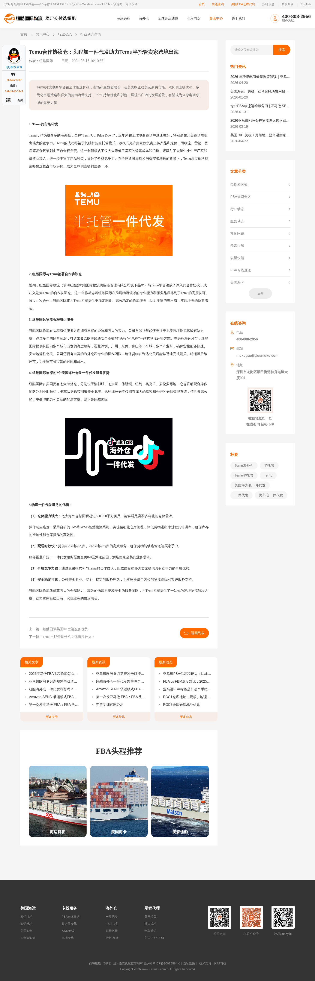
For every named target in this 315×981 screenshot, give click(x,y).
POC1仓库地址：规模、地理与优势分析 (188, 697)
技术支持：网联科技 (212, 963)
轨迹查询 (218, 4)
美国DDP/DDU (154, 938)
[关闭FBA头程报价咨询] (20, 100)
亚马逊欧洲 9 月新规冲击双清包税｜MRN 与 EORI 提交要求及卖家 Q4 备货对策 (54, 681)
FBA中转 (111, 923)
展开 (260, 293)
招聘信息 (268, 4)
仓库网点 (194, 18)
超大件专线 (69, 923)
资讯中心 (216, 18)
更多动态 (186, 716)
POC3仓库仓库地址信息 (181, 704)
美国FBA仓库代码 (243, 4)
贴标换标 (112, 930)
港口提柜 (150, 923)
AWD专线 (68, 930)
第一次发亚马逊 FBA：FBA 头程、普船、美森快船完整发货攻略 (54, 704)
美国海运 (28, 908)
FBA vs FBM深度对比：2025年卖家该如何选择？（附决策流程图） (188, 681)
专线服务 (69, 908)
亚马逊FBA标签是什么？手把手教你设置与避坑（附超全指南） (188, 689)
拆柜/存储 (112, 938)
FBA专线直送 (71, 916)
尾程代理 (152, 908)
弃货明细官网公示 (109, 704)
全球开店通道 (168, 18)
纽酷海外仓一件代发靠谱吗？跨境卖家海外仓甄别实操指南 (54, 689)
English (306, 4)
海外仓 (144, 18)
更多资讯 (119, 716)
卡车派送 (150, 930)
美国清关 (150, 916)
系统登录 (288, 4)
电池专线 (68, 938)
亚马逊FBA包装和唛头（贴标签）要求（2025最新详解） (188, 674)
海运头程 (123, 18)
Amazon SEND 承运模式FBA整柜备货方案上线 (54, 697)
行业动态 (65, 34)
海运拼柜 (26, 916)
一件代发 (112, 916)
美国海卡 (26, 930)
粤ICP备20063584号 (166, 963)
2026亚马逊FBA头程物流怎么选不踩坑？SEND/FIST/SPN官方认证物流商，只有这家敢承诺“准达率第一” (54, 674)
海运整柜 (26, 923)
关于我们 (238, 18)
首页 (202, 4)
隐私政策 (189, 963)
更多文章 (52, 716)
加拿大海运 (27, 938)
